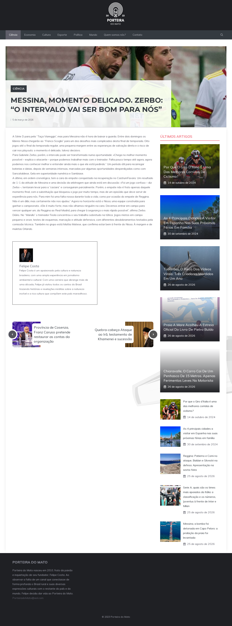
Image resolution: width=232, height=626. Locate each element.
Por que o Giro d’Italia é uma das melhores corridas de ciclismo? (187, 171)
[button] (221, 34)
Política (78, 34)
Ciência (13, 34)
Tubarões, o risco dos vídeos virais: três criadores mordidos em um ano (188, 273)
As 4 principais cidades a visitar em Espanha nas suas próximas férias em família (190, 222)
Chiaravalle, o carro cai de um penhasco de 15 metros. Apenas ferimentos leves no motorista (189, 375)
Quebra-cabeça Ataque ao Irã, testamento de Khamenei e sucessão (113, 334)
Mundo (93, 34)
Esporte (62, 34)
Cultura (46, 34)
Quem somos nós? (115, 34)
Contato (137, 34)
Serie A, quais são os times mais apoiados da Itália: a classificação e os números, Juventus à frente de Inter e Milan (199, 497)
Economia (29, 34)
